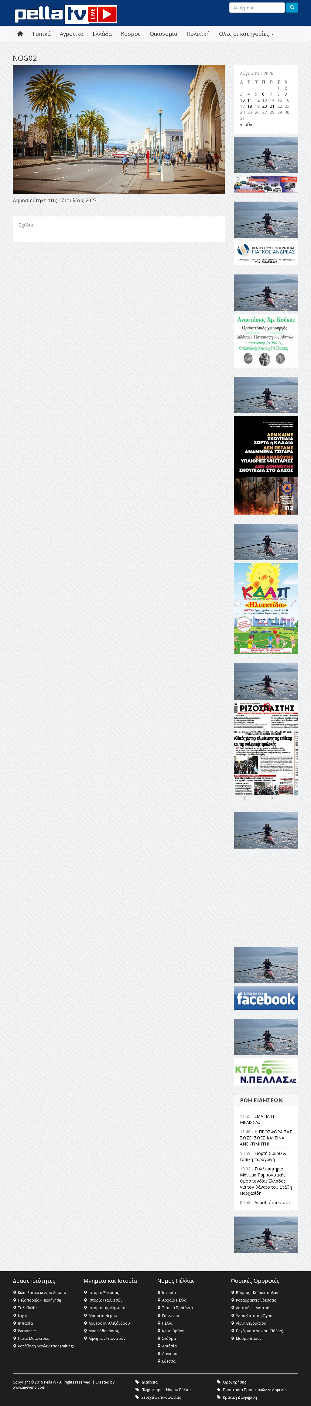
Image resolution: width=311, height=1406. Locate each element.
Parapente (27, 1330)
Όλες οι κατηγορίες (245, 33)
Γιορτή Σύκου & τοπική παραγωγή (263, 1156)
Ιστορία (169, 1292)
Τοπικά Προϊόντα (177, 1307)
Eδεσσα (169, 1361)
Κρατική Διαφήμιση (240, 1397)
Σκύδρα (169, 1338)
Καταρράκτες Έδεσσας (256, 1300)
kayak (23, 1315)
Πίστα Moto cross (33, 1338)
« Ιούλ (246, 124)
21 (272, 106)
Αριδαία (169, 1346)
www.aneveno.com (29, 1387)
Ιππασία (25, 1323)
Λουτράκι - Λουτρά (252, 1307)
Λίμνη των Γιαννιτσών (107, 1338)
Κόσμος (131, 33)
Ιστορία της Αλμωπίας (108, 1307)
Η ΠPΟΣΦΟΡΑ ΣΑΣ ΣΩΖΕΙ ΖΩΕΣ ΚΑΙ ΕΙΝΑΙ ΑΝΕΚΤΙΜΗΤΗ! (266, 1138)
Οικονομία (163, 33)
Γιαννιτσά (170, 1315)
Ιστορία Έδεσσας (104, 1292)
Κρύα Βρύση (173, 1330)
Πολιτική (198, 33)
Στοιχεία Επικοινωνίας (161, 1397)
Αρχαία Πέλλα (174, 1300)
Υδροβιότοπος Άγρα (254, 1315)
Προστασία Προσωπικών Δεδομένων (255, 1389)
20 (264, 106)
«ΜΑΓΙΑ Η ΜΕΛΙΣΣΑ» (257, 1119)
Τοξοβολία (27, 1307)
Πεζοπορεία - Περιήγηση (39, 1300)
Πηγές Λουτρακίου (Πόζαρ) (259, 1330)
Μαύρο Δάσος (248, 1338)
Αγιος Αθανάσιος (104, 1330)
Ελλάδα (102, 33)
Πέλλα (167, 1323)
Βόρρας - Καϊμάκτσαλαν (257, 1292)
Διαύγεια (150, 1382)
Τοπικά (41, 33)
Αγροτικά (72, 33)
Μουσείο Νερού (103, 1315)
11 (249, 100)
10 (242, 100)
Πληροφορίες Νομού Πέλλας (166, 1389)
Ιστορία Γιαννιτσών (105, 1300)
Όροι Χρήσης (234, 1382)
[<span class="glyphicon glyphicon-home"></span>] (20, 34)
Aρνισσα (169, 1353)
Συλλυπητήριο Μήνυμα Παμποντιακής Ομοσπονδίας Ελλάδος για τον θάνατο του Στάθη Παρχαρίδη (266, 1181)
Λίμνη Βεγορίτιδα (251, 1323)
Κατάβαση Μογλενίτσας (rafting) (45, 1346)
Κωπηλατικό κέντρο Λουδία (42, 1292)
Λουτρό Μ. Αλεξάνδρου (109, 1323)
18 (249, 106)
